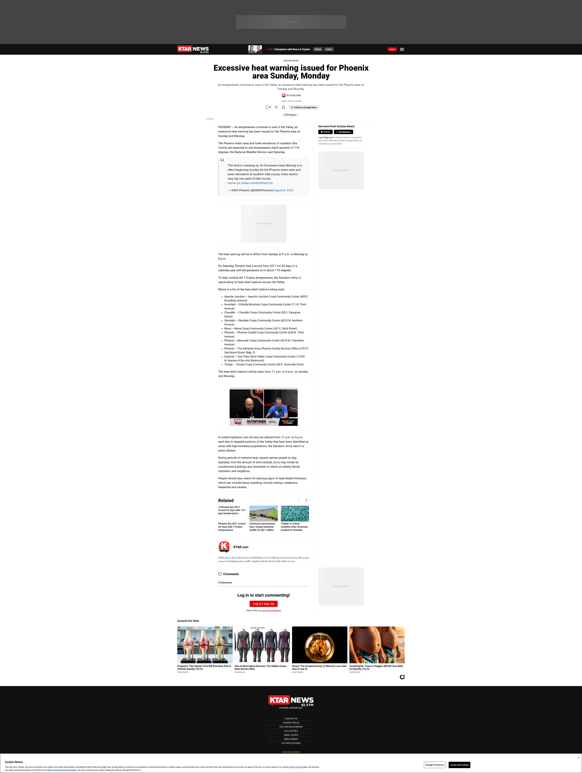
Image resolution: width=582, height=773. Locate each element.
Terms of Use (288, 767)
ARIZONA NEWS (291, 60)
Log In (392, 49)
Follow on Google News (305, 107)
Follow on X (291, 731)
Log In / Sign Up (263, 603)
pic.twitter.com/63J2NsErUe (255, 183)
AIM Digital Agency (291, 752)
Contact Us (291, 718)
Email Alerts (291, 735)
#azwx (232, 183)
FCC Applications (291, 743)
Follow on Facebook (291, 727)
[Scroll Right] (306, 500)
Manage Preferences (435, 765)
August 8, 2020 (283, 190)
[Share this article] (276, 107)
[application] (264, 406)
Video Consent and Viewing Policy (61, 770)
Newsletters (345, 132)
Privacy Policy (301, 767)
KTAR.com (240, 547)
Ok (579, 757)
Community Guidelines (271, 610)
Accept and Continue (459, 765)
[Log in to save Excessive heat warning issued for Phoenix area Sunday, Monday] (283, 107)
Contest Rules (291, 722)
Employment (291, 739)
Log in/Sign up (325, 137)
